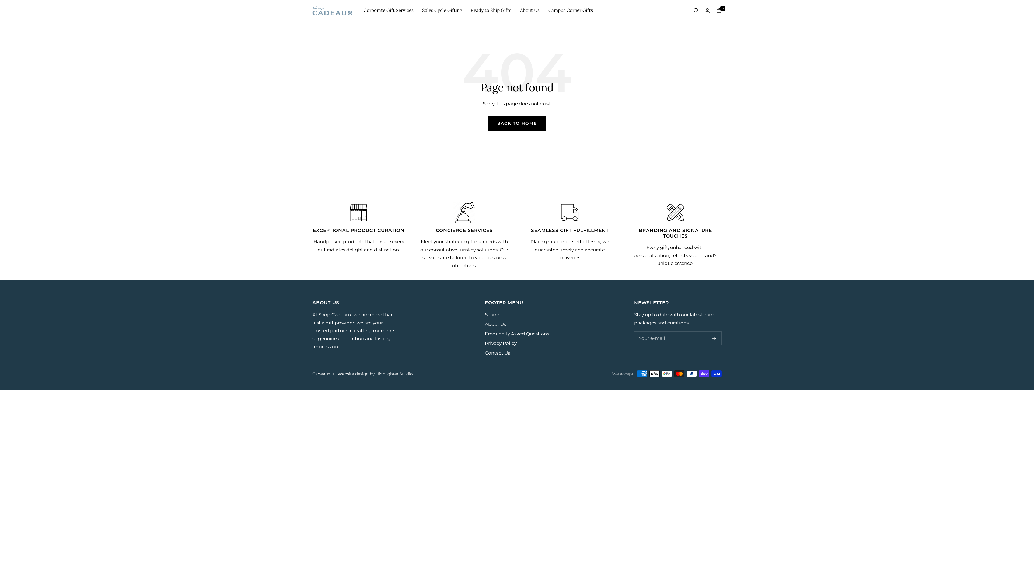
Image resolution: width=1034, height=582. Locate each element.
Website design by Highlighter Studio (375, 373)
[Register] (714, 338)
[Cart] (719, 10)
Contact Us (497, 353)
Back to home (517, 123)
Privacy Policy (501, 343)
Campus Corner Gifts (570, 10)
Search (493, 314)
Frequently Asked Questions (517, 334)
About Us (530, 10)
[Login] (707, 10)
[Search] (696, 10)
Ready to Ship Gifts (491, 10)
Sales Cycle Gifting (442, 10)
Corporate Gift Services (389, 10)
